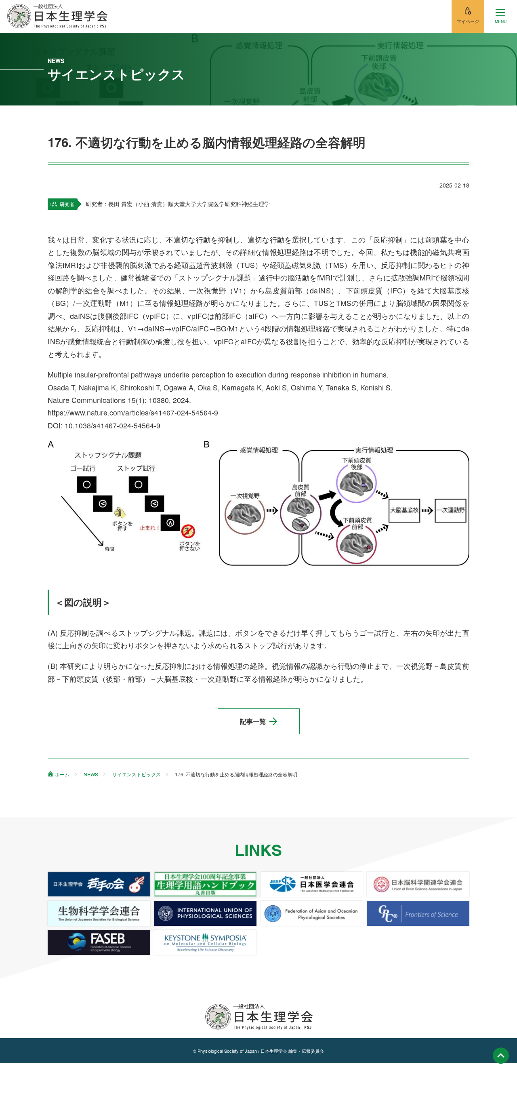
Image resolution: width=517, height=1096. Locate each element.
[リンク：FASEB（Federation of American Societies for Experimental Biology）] (99, 942)
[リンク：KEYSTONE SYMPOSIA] (205, 942)
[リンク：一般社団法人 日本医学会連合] (312, 884)
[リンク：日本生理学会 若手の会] (99, 884)
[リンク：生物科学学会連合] (99, 913)
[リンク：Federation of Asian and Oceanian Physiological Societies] (312, 913)
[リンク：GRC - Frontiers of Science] (418, 913)
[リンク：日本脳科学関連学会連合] (418, 884)
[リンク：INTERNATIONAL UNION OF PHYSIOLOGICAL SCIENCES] (205, 913)
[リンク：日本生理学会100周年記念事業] (205, 884)
